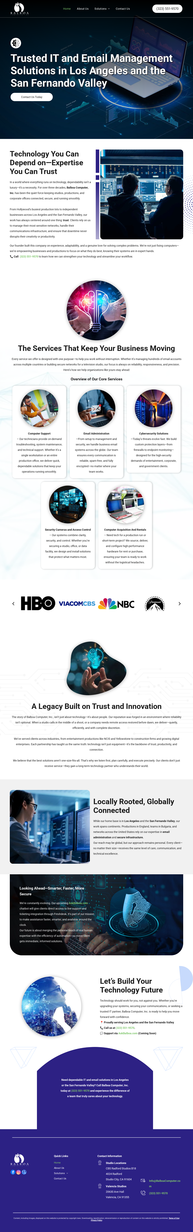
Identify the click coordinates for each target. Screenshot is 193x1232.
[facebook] (13, 1172)
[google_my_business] (24, 1172)
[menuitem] (67, 8)
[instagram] (18, 1172)
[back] (13, 603)
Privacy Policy (96, 1220)
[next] (179, 603)
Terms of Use (174, 1218)
